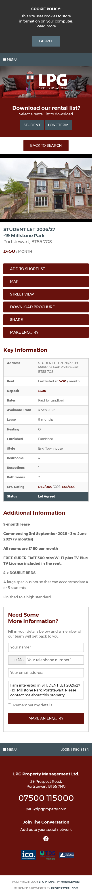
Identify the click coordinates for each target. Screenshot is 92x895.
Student (31, 125)
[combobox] (17, 660)
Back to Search (46, 145)
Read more (46, 26)
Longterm (58, 125)
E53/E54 (68, 487)
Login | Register (75, 750)
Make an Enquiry (46, 718)
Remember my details (32, 705)
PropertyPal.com (64, 888)
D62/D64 (45, 487)
